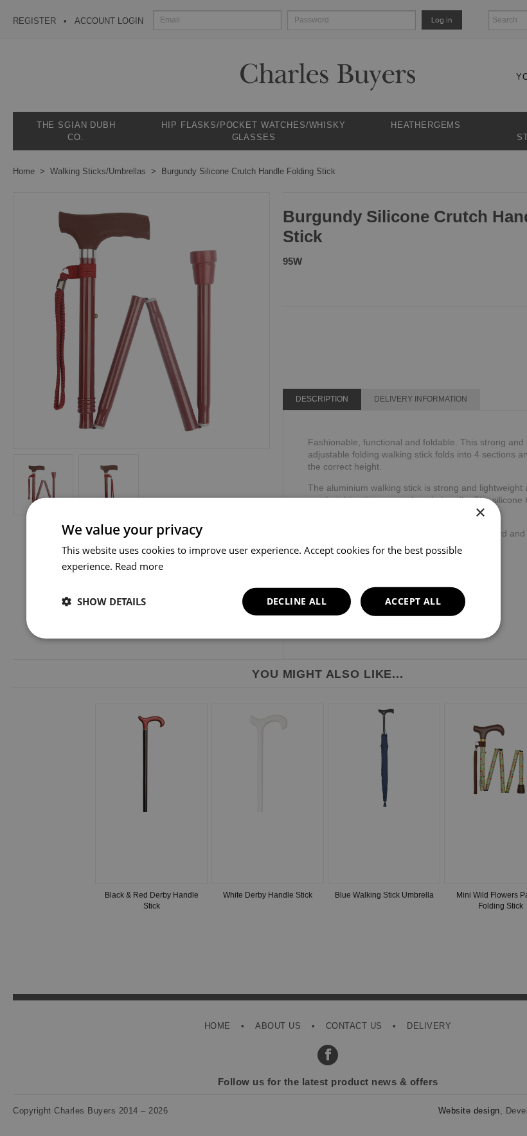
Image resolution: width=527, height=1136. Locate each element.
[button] (104, 601)
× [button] (480, 513)
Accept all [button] (413, 601)
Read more (139, 566)
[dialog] (263, 568)
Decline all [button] (296, 601)
